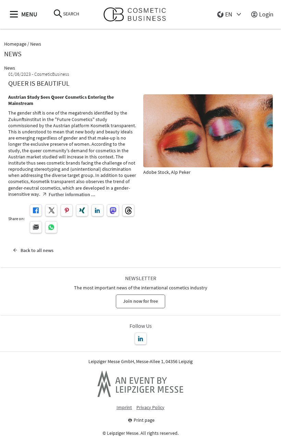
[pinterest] (67, 210)
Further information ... (72, 194)
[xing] (82, 210)
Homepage (15, 44)
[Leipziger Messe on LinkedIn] (141, 339)
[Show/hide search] (58, 14)
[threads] (128, 210)
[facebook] (36, 210)
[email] (36, 227)
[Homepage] (137, 14)
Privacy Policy (150, 407)
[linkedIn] (97, 210)
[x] (51, 210)
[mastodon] (113, 210)
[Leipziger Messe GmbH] (140, 383)
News (35, 44)
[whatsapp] (51, 227)
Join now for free (140, 301)
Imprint (124, 407)
